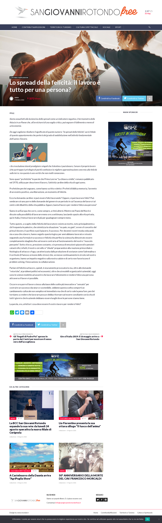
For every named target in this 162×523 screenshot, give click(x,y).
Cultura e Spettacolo (87, 27)
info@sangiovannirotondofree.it (68, 503)
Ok (147, 519)
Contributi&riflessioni (33, 27)
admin (17, 97)
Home (14, 27)
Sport (118, 27)
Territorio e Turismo (60, 27)
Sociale (106, 27)
